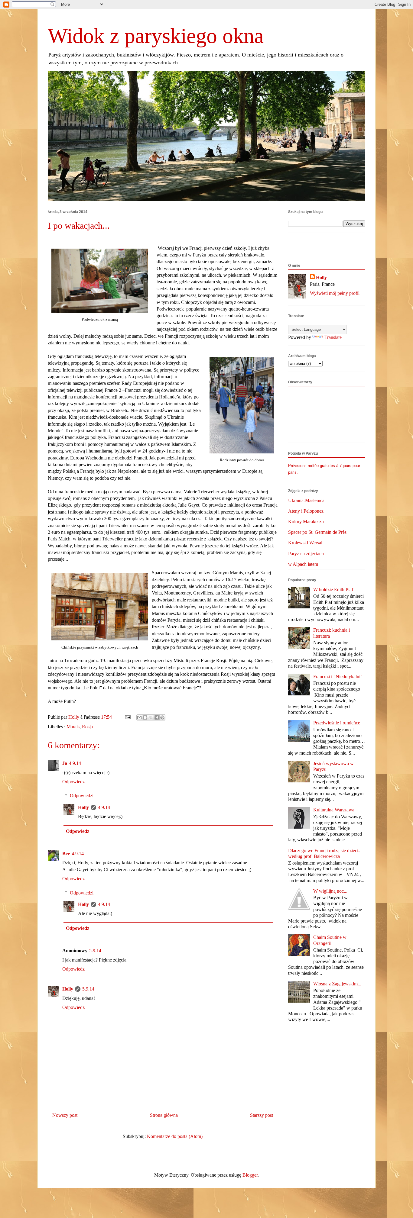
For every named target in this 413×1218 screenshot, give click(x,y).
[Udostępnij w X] (151, 717)
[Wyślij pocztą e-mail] (139, 717)
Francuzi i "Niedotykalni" (338, 676)
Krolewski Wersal (305, 542)
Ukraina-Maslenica (306, 500)
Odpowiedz (73, 781)
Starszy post (261, 1115)
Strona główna (164, 1115)
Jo (64, 763)
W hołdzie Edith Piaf (333, 589)
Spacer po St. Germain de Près (317, 532)
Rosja (87, 726)
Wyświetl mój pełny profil (334, 293)
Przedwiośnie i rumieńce (336, 722)
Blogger (250, 1175)
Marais (73, 726)
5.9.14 (95, 950)
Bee (66, 853)
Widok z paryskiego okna (156, 35)
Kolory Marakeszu (306, 521)
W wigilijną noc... (330, 891)
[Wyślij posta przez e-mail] (127, 717)
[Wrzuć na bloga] (145, 717)
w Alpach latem (303, 564)
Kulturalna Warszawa (333, 809)
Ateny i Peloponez (306, 511)
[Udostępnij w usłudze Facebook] (157, 717)
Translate (333, 337)
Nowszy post (64, 1115)
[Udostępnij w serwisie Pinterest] (162, 717)
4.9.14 (75, 763)
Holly (83, 807)
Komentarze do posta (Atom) (175, 1136)
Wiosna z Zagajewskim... (337, 983)
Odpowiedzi (81, 795)
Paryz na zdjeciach (306, 553)
